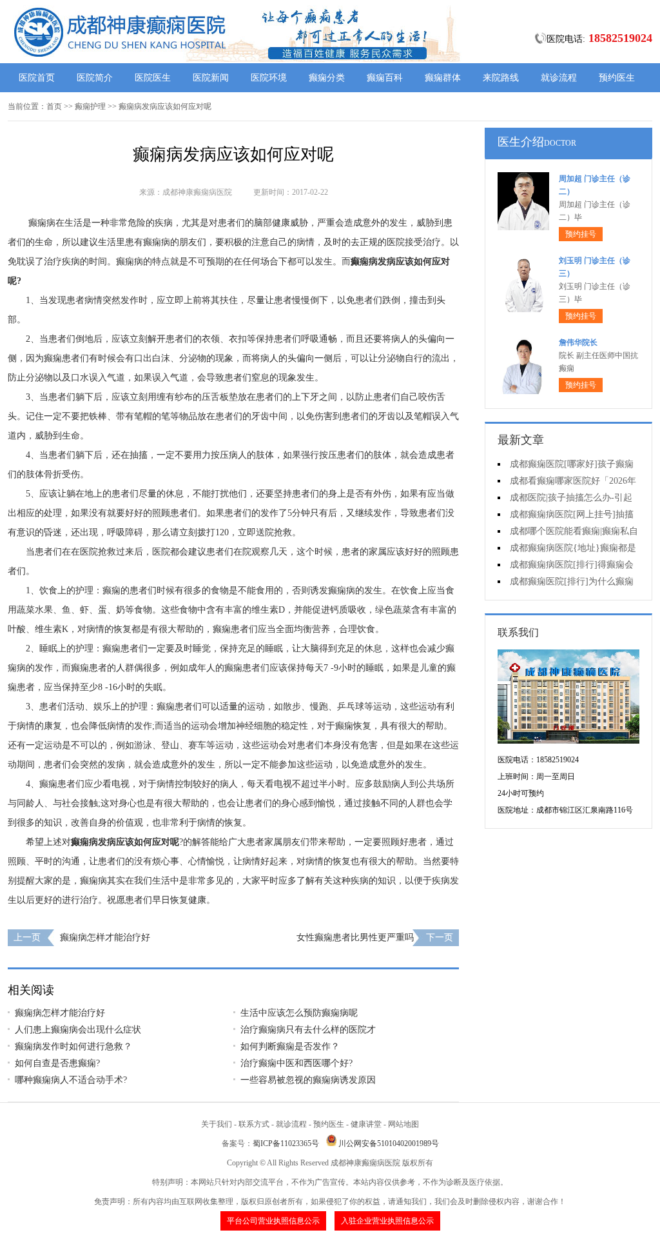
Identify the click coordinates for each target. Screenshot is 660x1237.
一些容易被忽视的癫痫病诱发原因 (308, 1080)
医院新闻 (211, 78)
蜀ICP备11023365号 (286, 1143)
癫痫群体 (443, 78)
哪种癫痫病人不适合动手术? (71, 1080)
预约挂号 (580, 234)
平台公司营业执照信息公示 (273, 1220)
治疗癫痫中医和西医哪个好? (296, 1063)
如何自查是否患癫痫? (57, 1063)
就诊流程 (559, 78)
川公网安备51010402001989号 (388, 1143)
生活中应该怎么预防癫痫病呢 (299, 1013)
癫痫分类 (327, 78)
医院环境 (269, 78)
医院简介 (95, 78)
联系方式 (253, 1124)
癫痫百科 (385, 78)
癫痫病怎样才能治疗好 (105, 937)
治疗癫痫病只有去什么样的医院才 (308, 1029)
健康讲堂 (366, 1124)
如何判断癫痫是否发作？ (290, 1046)
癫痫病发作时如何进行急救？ (73, 1046)
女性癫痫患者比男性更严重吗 (355, 937)
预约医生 (617, 78)
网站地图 (403, 1124)
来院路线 (501, 78)
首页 (54, 106)
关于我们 (216, 1124)
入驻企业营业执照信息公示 (387, 1220)
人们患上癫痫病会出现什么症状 (78, 1029)
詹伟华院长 (578, 342)
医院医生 (153, 78)
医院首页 (37, 78)
